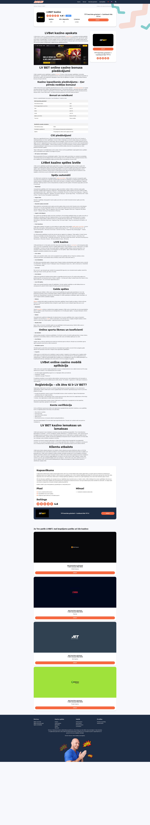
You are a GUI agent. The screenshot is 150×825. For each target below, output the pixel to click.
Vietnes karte (100, 723)
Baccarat (57, 727)
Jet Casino (75, 659)
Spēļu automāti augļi (39, 723)
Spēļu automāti (37, 721)
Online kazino (79, 721)
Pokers (56, 721)
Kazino (79, 1)
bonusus (58, 74)
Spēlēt (98, 19)
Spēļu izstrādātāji (38, 724)
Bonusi (84, 1)
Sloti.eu (35, 6)
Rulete (56, 726)
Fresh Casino (75, 704)
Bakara (35, 301)
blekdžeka (39, 309)
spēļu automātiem (61, 178)
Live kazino (74, 245)
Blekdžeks (57, 724)
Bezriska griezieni (92, 1)
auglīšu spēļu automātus (78, 226)
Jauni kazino (79, 723)
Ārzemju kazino (79, 724)
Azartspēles (102, 1)
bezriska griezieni (79, 87)
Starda (75, 614)
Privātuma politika (101, 721)
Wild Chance (75, 569)
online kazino (69, 36)
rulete (48, 318)
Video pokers (58, 723)
